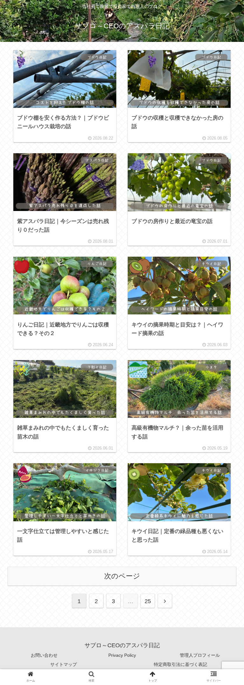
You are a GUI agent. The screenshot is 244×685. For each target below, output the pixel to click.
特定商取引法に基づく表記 (180, 664)
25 (148, 601)
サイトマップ (63, 664)
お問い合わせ (44, 655)
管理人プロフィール (200, 655)
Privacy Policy (122, 655)
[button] (224, 568)
